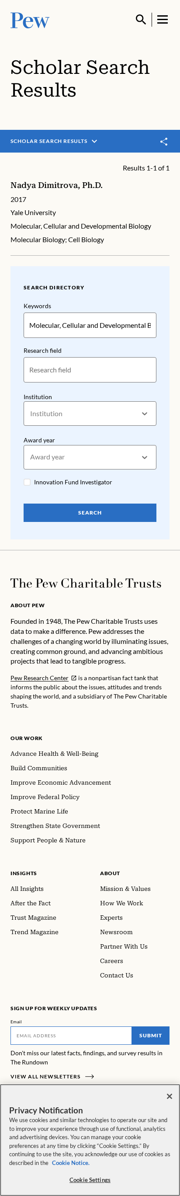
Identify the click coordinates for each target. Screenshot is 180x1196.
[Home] (85, 583)
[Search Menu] (141, 20)
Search (90, 512)
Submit (150, 1035)
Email (16, 1021)
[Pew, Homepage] (30, 19)
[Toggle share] (164, 142)
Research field (43, 350)
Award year (39, 440)
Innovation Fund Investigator (73, 482)
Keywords (37, 305)
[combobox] (30, 414)
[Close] (169, 1096)
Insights (23, 873)
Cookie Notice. (71, 1162)
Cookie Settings (90, 1179)
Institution (38, 396)
